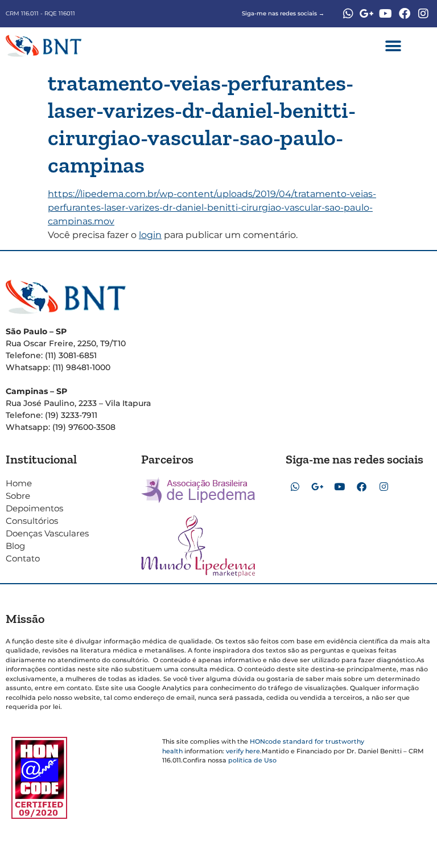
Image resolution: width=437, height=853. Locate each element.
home (19, 483)
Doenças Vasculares (47, 533)
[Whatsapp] (348, 14)
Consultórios (32, 520)
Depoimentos (34, 508)
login (150, 234)
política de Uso (252, 760)
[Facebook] (405, 14)
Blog (15, 545)
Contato (23, 558)
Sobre (18, 495)
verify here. (244, 751)
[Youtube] (386, 14)
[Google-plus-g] (367, 14)
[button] (393, 46)
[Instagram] (423, 14)
